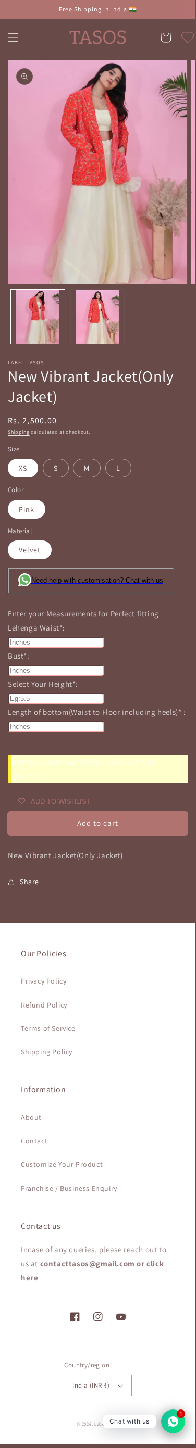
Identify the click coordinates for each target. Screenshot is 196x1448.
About (31, 1117)
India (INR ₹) (90, 1385)
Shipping (19, 432)
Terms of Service (48, 1028)
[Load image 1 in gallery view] (37, 316)
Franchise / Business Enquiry (69, 1188)
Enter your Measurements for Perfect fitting (83, 614)
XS (23, 468)
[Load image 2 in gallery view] (97, 316)
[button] (13, 37)
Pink (26, 509)
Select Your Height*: (43, 684)
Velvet (30, 550)
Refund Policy (44, 1005)
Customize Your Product (62, 1164)
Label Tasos (106, 1424)
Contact (34, 1140)
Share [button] (29, 881)
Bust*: (19, 656)
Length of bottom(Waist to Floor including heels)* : (97, 712)
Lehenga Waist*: (36, 628)
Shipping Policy (46, 1051)
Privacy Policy (43, 981)
